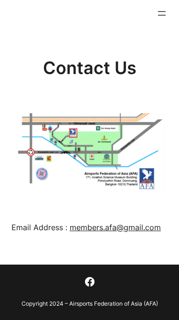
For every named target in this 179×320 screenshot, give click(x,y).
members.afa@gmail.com (115, 227)
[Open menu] (162, 13)
